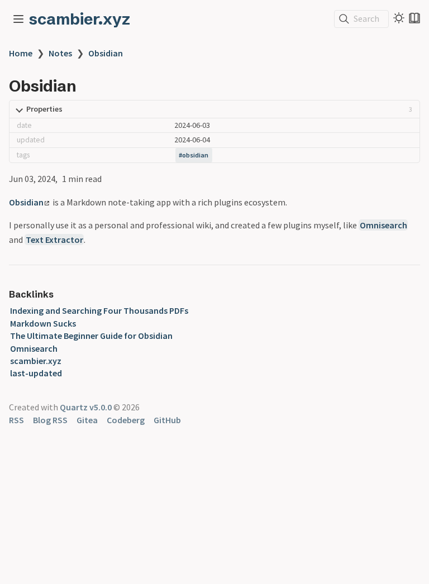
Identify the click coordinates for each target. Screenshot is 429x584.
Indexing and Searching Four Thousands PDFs (99, 310)
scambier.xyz (79, 18)
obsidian (195, 155)
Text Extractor (54, 239)
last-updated (36, 373)
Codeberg (126, 419)
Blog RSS (50, 419)
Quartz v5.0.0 (86, 407)
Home (20, 53)
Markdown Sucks (43, 323)
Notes (60, 53)
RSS (16, 419)
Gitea (87, 419)
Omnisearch (383, 225)
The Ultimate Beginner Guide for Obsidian (91, 335)
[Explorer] (18, 18)
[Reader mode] (414, 18)
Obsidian (105, 53)
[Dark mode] (398, 18)
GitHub (167, 419)
